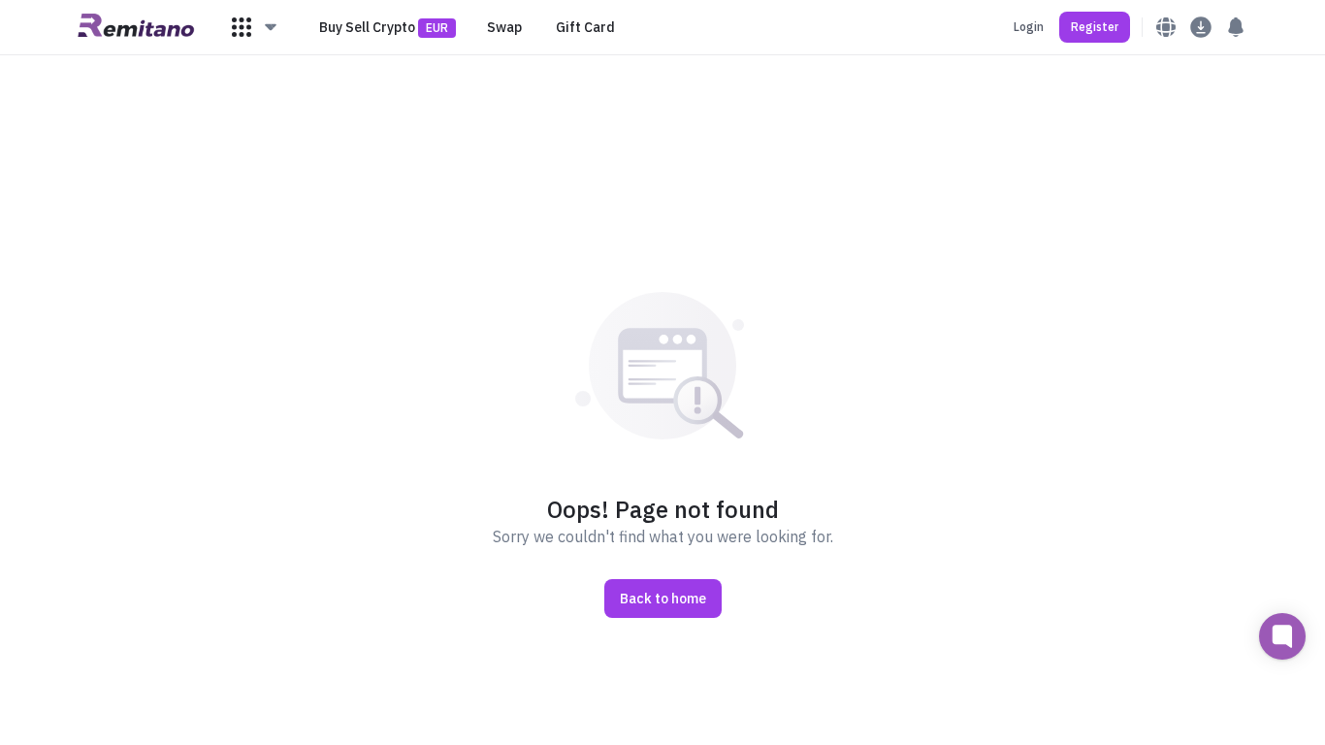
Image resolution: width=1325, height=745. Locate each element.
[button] (255, 27)
